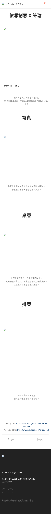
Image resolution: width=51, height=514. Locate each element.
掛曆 (26, 304)
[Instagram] (10, 490)
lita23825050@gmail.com (12, 472)
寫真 (26, 117)
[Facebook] (4, 490)
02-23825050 (7, 482)
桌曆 (26, 215)
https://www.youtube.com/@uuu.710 (33, 430)
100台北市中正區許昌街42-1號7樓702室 (18, 479)
